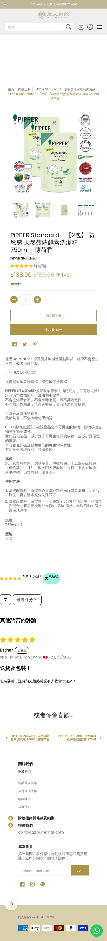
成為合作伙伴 (27, 791)
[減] (14, 299)
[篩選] (5, 599)
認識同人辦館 (27, 783)
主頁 (11, 89)
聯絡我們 (24, 799)
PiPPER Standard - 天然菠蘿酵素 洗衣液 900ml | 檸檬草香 (30, 737)
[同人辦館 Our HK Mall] (53, 15)
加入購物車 (53, 315)
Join (80, 870)
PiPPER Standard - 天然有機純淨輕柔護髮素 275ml (77, 737)
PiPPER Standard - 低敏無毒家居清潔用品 (65, 89)
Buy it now (53, 329)
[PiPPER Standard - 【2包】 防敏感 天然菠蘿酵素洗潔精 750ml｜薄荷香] (21, 210)
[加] (37, 299)
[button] (80, 27)
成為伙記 (24, 807)
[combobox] (34, 27)
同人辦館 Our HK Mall (32, 917)
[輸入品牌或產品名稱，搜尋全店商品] (68, 27)
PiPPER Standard (23, 258)
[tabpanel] (53, 449)
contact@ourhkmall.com (41, 832)
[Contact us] (96, 930)
